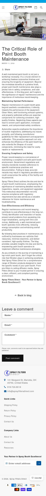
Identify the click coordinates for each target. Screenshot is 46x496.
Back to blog (24, 295)
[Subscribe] (38, 463)
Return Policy (10, 410)
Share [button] (7, 69)
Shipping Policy (11, 405)
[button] (3, 7)
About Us (8, 436)
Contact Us (9, 421)
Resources (8, 447)
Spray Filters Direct (14, 260)
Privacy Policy (10, 416)
